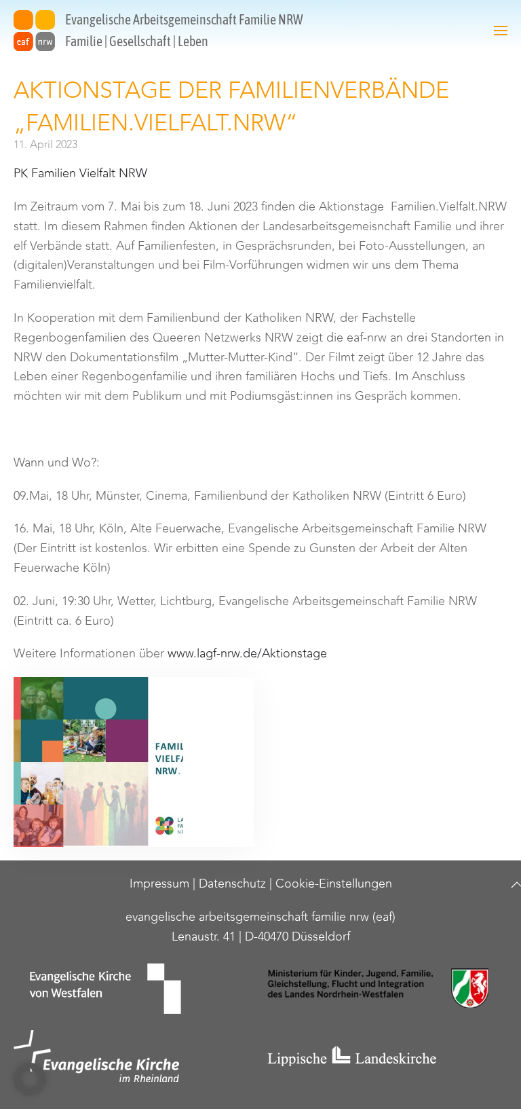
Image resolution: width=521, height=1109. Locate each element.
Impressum (159, 883)
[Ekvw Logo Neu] (134, 988)
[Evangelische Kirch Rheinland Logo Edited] (134, 1056)
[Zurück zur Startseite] (34, 30)
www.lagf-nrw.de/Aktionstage (247, 653)
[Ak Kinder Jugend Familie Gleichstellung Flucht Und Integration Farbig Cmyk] (387, 988)
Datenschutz (232, 883)
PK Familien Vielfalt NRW (80, 173)
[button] (500, 30)
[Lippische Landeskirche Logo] (387, 1055)
